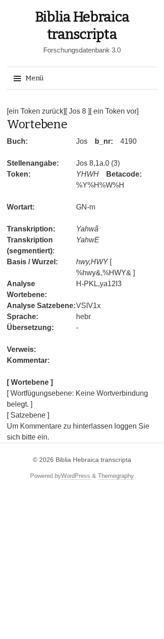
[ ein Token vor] (114, 111)
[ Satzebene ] (28, 415)
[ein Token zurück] (36, 111)
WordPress (75, 475)
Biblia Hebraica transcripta (93, 459)
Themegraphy (116, 475)
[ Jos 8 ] (77, 111)
